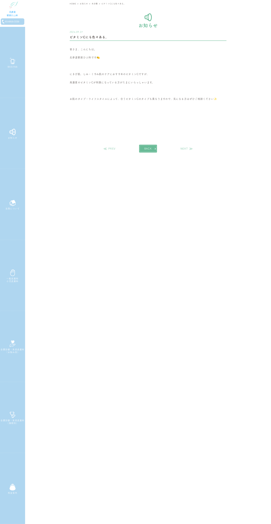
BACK (148, 148)
